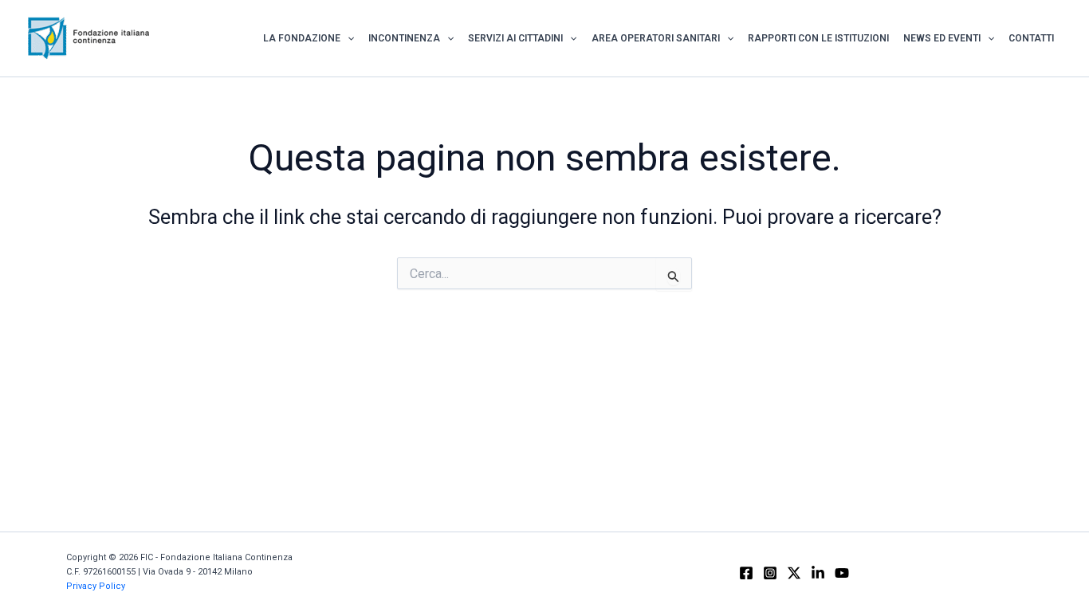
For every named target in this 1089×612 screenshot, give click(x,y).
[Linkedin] (818, 573)
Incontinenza (404, 38)
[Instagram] (770, 573)
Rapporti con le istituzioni (818, 38)
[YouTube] (842, 573)
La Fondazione (301, 38)
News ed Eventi (942, 38)
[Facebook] (746, 573)
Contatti (1031, 38)
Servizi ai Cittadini (515, 38)
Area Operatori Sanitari (656, 38)
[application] (347, 38)
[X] (794, 573)
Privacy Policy (95, 586)
